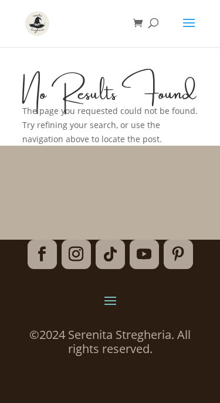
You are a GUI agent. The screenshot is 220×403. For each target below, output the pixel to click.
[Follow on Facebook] (42, 254)
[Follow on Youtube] (144, 254)
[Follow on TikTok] (110, 254)
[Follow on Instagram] (76, 254)
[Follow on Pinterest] (178, 254)
